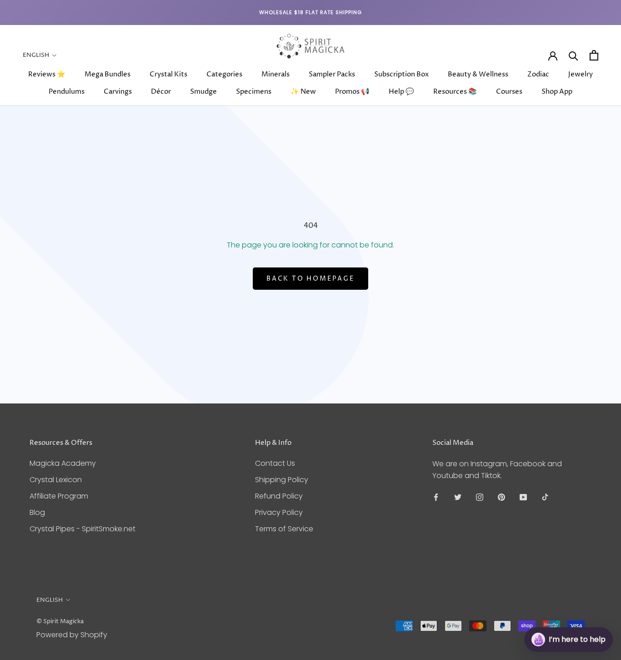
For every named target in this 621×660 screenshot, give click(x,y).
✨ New (303, 91)
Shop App (556, 91)
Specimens (253, 91)
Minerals (275, 74)
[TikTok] (545, 497)
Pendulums (67, 91)
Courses (509, 91)
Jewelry (580, 74)
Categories (224, 74)
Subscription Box (401, 74)
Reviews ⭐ (46, 74)
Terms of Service (284, 529)
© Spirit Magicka (60, 621)
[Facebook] (436, 497)
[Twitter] (457, 497)
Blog (37, 512)
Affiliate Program (59, 496)
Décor (161, 91)
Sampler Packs (332, 74)
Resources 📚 (455, 91)
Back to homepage (310, 278)
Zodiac (538, 74)
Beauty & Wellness (478, 74)
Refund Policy (279, 496)
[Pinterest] (501, 497)
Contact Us (275, 463)
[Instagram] (479, 497)
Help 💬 (401, 91)
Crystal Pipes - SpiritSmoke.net (82, 529)
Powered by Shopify (71, 635)
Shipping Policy (281, 479)
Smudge (203, 91)
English (36, 55)
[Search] (573, 55)
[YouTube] (523, 497)
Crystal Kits (168, 74)
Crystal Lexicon (56, 479)
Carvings (118, 91)
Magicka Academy (63, 463)
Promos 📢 (352, 91)
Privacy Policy (279, 512)
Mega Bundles (107, 74)
